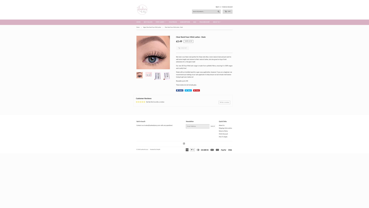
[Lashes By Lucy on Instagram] (184, 144)
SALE (194, 22)
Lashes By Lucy (144, 149)
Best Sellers (148, 22)
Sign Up (213, 126)
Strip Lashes (160, 22)
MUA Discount (204, 22)
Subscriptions (185, 22)
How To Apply (223, 137)
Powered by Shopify (155, 149)
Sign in (217, 7)
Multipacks (173, 22)
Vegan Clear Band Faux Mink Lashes (152, 27)
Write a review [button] (224, 102)
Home (138, 22)
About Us (216, 22)
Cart (229, 11)
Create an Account (227, 7)
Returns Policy (223, 131)
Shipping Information (225, 128)
